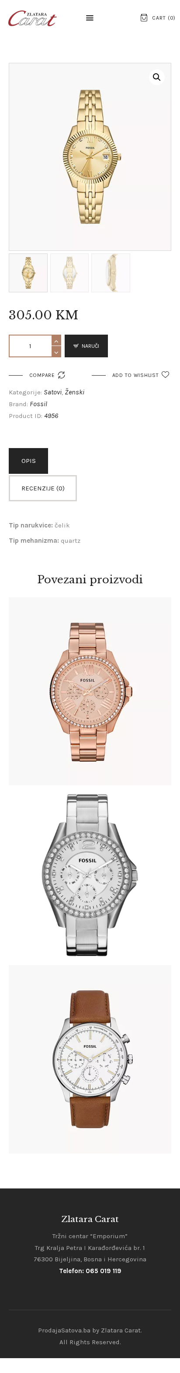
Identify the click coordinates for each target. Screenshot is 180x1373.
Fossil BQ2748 (90, 1048)
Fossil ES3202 (90, 864)
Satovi (53, 392)
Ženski (74, 392)
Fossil (38, 404)
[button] (89, 18)
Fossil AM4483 (90, 680)
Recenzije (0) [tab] (43, 488)
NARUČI (90, 346)
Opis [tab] (28, 461)
